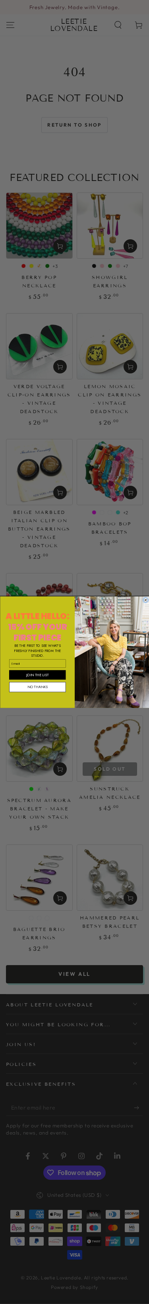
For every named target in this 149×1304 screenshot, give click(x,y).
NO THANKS (37, 686)
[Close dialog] (145, 600)
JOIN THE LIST (37, 674)
